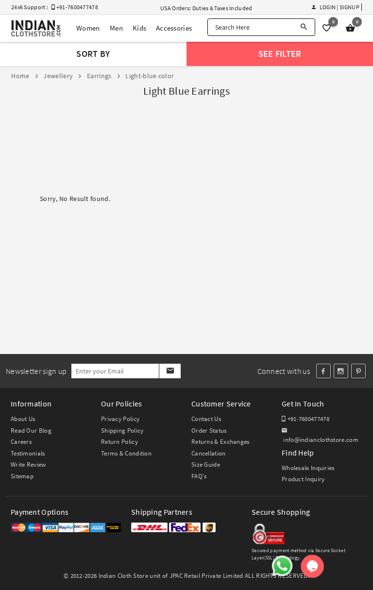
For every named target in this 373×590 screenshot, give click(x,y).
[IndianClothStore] (36, 28)
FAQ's (199, 476)
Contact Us (206, 419)
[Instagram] (341, 371)
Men (116, 28)
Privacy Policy (120, 419)
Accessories (174, 28)
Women (88, 28)
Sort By (93, 53)
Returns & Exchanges (220, 442)
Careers (21, 442)
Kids (139, 28)
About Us (23, 419)
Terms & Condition (126, 453)
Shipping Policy (122, 430)
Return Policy (119, 442)
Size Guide (205, 464)
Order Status (209, 430)
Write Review (28, 464)
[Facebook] (323, 371)
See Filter (280, 53)
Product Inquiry (303, 479)
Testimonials (28, 453)
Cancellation (208, 453)
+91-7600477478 (307, 419)
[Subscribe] (170, 371)
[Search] (304, 27)
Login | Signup (339, 7)
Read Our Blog (31, 430)
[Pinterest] (358, 371)
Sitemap (22, 476)
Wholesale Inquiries (308, 468)
